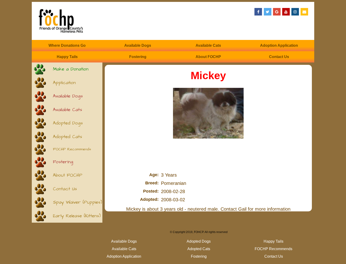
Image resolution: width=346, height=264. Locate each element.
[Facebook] (258, 12)
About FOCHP (208, 57)
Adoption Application (279, 45)
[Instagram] (295, 12)
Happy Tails (67, 57)
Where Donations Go (67, 45)
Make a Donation (71, 69)
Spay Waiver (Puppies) (77, 202)
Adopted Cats (67, 137)
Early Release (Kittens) (77, 216)
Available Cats (208, 45)
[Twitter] (267, 12)
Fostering (137, 57)
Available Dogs (137, 45)
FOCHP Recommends (72, 149)
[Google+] (277, 12)
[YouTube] (286, 12)
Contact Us (279, 57)
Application (64, 83)
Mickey (208, 76)
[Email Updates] (304, 12)
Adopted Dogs (68, 123)
